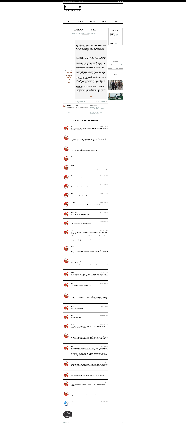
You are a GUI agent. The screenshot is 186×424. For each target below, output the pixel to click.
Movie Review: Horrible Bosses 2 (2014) (96, 112)
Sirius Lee (72, 246)
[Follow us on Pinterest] (122, 1)
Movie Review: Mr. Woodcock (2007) (81, 102)
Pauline (72, 283)
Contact (74, 1)
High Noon (89, 89)
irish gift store (73, 382)
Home (68, 21)
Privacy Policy (64, 422)
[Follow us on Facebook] (117, 1)
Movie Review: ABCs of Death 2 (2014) (95, 113)
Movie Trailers (92, 21)
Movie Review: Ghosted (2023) (94, 107)
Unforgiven (85, 89)
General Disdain (75, 33)
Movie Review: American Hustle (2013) (114, 91)
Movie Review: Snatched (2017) (94, 111)
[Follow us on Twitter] (119, 1)
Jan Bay (72, 294)
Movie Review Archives (80, 1)
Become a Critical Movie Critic (67, 1)
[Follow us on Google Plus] (121, 1)
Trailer (116, 43)
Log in (122, 422)
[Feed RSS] (115, 1)
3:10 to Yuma (115, 40)
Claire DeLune (73, 259)
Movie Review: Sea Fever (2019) (113, 101)
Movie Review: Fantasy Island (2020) (95, 109)
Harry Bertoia (73, 391)
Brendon (72, 165)
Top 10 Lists (104, 21)
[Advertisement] (103, 12)
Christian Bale (115, 35)
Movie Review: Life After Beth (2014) (95, 114)
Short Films (73, 202)
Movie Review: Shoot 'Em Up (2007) (100, 102)
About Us (68, 422)
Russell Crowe (118, 36)
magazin (72, 306)
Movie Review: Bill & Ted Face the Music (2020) (97, 108)
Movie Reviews (80, 21)
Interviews (116, 21)
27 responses (88, 33)
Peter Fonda (114, 36)
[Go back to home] (72, 7)
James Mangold (116, 34)
